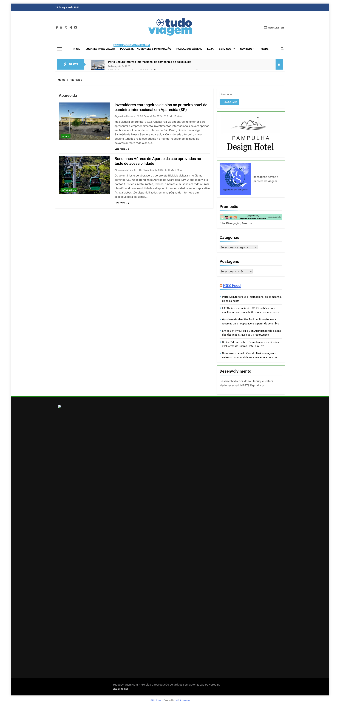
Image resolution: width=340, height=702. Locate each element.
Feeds (264, 48)
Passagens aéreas (189, 48)
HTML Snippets (156, 700)
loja (210, 48)
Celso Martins (125, 170)
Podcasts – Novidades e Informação (145, 48)
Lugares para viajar (101, 47)
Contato (246, 48)
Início (76, 48)
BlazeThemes (121, 688)
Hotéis (65, 136)
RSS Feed (232, 285)
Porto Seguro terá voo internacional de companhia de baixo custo (149, 62)
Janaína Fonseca (126, 116)
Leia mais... (121, 148)
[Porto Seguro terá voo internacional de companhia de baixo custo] (97, 66)
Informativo (69, 190)
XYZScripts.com (183, 700)
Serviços (225, 48)
